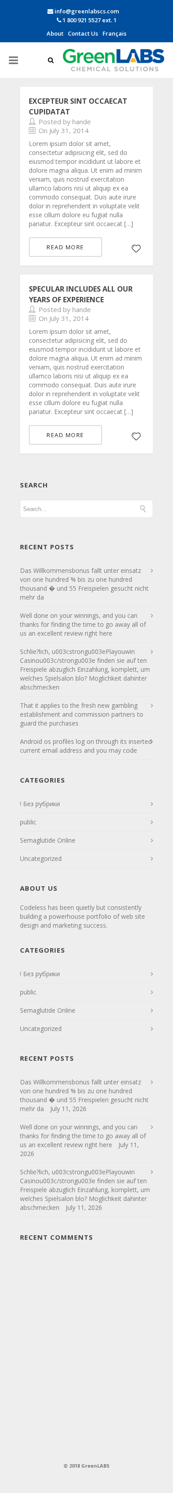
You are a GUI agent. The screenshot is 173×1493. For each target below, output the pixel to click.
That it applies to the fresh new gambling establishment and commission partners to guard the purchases (81, 714)
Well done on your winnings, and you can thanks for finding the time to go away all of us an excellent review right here (83, 624)
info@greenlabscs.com (87, 11)
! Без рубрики (40, 803)
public (28, 822)
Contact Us (83, 33)
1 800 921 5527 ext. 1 (89, 20)
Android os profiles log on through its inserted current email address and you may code (86, 746)
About (55, 33)
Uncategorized (41, 858)
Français (114, 33)
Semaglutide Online (47, 840)
